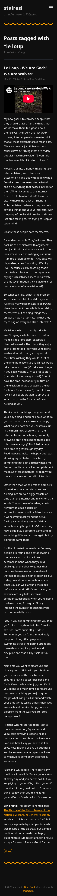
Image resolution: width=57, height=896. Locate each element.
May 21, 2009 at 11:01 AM (17, 79)
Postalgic (28, 890)
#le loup (8, 851)
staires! (13, 7)
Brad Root (40, 79)
